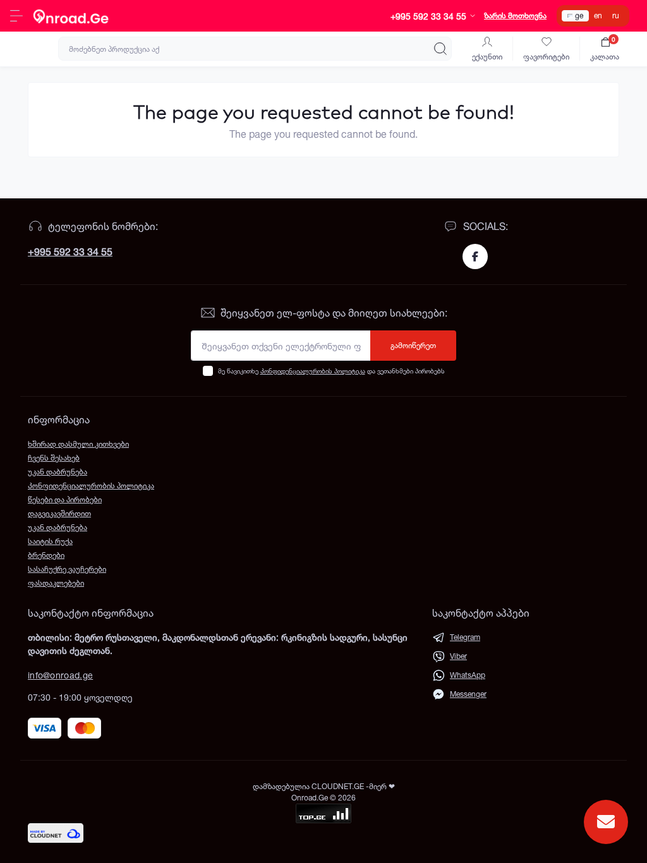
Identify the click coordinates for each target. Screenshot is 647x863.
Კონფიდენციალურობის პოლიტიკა (312, 371)
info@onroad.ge (60, 675)
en (598, 15)
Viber (458, 656)
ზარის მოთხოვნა (515, 15)
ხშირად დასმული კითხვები (78, 444)
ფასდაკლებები (56, 583)
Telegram (465, 637)
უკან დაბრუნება (57, 471)
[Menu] (16, 15)
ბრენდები (46, 555)
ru (615, 15)
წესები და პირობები (65, 499)
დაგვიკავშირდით (59, 513)
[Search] (440, 49)
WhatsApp (467, 675)
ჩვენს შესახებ (54, 457)
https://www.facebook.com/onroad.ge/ (475, 256)
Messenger (468, 694)
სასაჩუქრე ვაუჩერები (67, 569)
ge (579, 15)
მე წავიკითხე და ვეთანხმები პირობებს (331, 371)
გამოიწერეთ (413, 345)
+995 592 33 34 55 (70, 251)
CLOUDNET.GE (338, 786)
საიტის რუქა (50, 541)
